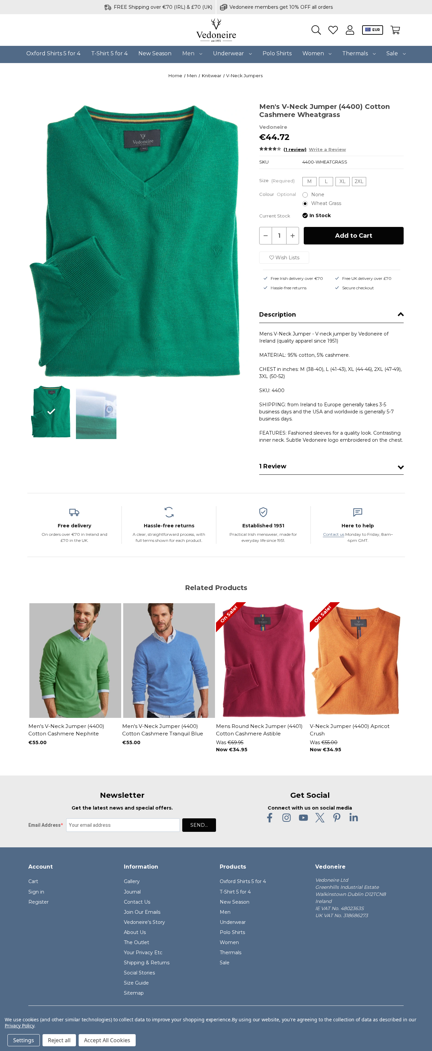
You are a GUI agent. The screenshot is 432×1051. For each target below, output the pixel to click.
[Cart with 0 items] (395, 30)
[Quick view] (52, 701)
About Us (135, 932)
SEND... (199, 825)
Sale (392, 53)
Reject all (59, 1040)
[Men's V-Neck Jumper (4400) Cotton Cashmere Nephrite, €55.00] (75, 660)
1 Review (272, 466)
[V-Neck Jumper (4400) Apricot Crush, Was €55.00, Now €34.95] (357, 660)
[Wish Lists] (333, 30)
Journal (132, 892)
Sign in (36, 892)
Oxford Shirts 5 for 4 (53, 53)
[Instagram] (286, 817)
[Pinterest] (337, 817)
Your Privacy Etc (143, 953)
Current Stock (274, 215)
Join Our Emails (142, 912)
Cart (33, 881)
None (317, 195)
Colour (277, 194)
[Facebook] (269, 817)
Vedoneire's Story (144, 922)
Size (277, 180)
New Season (154, 53)
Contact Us (137, 902)
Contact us (333, 534)
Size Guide (136, 983)
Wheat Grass (326, 203)
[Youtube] (303, 817)
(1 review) (295, 149)
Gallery (132, 881)
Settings (23, 1040)
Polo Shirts (277, 53)
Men (189, 53)
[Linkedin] (353, 817)
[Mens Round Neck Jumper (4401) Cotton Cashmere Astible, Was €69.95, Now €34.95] (263, 660)
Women (313, 53)
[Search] (316, 30)
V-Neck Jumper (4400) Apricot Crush (349, 730)
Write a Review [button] (327, 149)
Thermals (355, 53)
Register (38, 902)
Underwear (229, 53)
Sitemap (134, 993)
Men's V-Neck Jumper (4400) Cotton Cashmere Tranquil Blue (162, 730)
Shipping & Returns (146, 963)
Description (277, 314)
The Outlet (136, 942)
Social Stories (139, 973)
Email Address (44, 825)
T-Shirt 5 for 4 (109, 53)
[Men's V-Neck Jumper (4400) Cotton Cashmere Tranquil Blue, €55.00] (169, 660)
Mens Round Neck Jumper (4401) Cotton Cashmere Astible (259, 730)
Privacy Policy (19, 1025)
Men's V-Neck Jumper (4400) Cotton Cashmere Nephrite (66, 730)
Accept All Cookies (107, 1040)
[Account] (350, 30)
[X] (320, 817)
